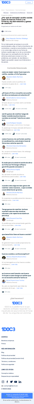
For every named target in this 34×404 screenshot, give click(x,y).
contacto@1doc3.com (9, 386)
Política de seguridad (7, 364)
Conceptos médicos (7, 373)
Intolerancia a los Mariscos (17, 13)
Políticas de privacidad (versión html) (12, 358)
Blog (2, 352)
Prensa (3, 343)
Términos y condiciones (8, 361)
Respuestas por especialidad (10, 376)
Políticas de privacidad (8, 355)
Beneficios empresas (7, 340)
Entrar (29, 2)
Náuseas (6, 13)
